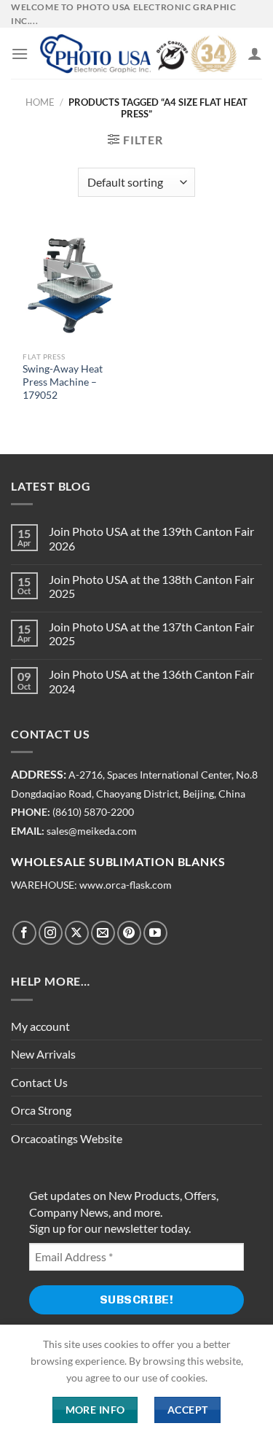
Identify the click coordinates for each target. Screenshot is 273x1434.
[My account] (255, 53)
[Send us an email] (103, 933)
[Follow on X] (77, 933)
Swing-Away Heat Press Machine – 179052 (63, 381)
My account (40, 1026)
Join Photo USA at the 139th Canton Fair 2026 (151, 538)
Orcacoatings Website (66, 1138)
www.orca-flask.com (125, 885)
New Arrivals (43, 1054)
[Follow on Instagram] (51, 933)
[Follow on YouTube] (155, 933)
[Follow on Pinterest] (129, 933)
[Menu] (19, 53)
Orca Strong (41, 1110)
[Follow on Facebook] (24, 933)
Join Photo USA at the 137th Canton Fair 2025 (151, 633)
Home (40, 102)
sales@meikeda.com (92, 831)
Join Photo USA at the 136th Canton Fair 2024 (151, 681)
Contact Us (39, 1082)
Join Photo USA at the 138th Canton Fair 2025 (151, 586)
